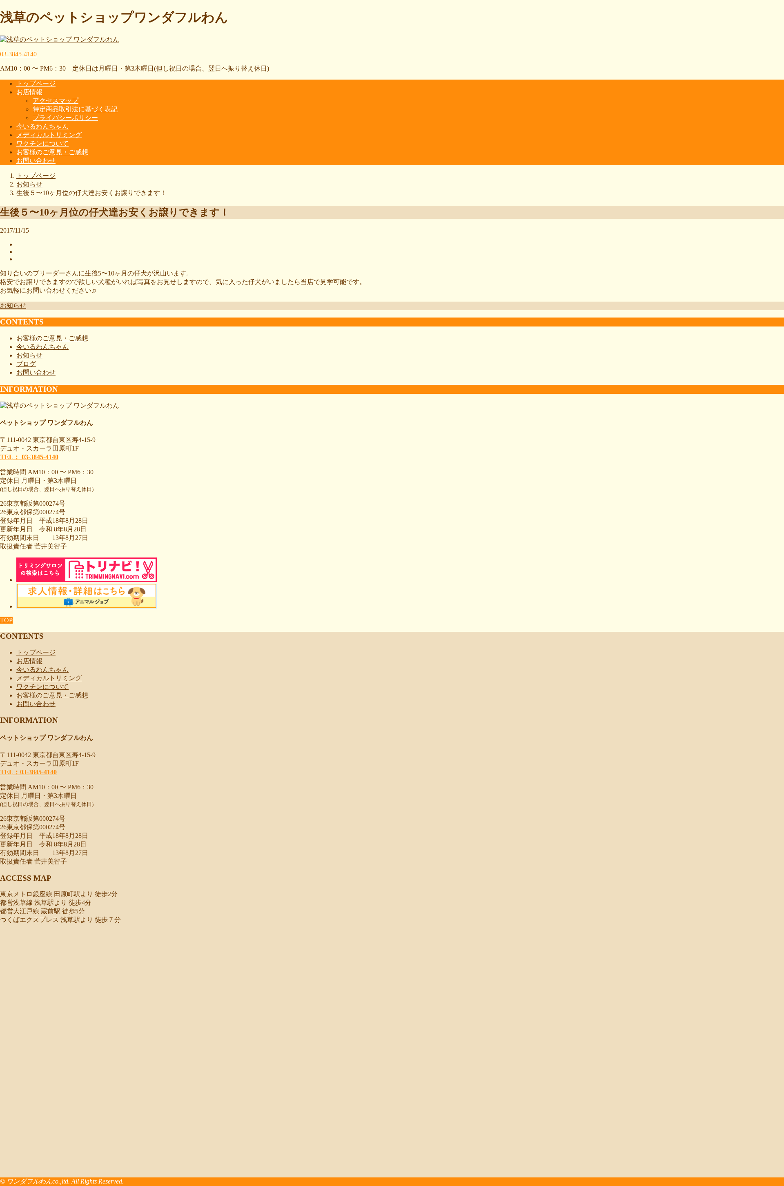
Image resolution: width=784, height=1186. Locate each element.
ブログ (26, 363)
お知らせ (13, 305)
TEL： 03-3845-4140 (29, 456)
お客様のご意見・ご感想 (52, 152)
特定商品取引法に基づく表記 (75, 109)
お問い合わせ (36, 160)
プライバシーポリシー (65, 117)
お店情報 (29, 92)
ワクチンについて (42, 143)
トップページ (36, 83)
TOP (6, 620)
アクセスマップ (55, 100)
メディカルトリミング (49, 134)
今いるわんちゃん (42, 126)
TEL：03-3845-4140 (28, 771)
